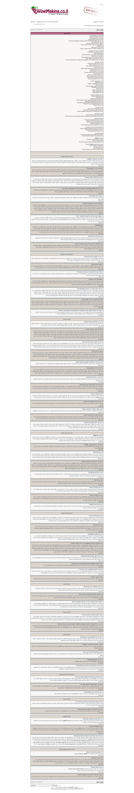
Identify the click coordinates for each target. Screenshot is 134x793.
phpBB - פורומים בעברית (81, 753)
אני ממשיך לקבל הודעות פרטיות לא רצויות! (93, 110)
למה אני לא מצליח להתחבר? (96, 37)
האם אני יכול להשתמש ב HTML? (95, 83)
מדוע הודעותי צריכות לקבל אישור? (95, 77)
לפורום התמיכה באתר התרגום (76, 769)
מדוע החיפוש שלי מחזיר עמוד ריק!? (95, 122)
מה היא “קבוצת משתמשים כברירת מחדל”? (93, 104)
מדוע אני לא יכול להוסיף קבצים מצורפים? (93, 72)
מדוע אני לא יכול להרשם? (97, 47)
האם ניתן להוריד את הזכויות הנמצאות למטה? (92, 149)
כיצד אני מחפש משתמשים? (96, 123)
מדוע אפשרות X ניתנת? (97, 140)
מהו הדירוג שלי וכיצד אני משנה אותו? (94, 58)
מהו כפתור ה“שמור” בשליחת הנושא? (94, 76)
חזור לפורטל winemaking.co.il (42, 21)
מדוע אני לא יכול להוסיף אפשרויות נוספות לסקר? (92, 68)
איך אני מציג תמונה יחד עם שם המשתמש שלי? (92, 57)
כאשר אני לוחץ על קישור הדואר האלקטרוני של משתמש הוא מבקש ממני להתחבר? (84, 60)
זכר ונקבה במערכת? (98, 147)
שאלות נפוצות (54, 21)
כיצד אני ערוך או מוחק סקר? (96, 70)
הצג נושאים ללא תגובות (98, 25)
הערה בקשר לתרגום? (98, 148)
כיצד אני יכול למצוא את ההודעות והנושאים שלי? (92, 125)
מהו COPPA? (100, 46)
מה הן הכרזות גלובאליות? (97, 87)
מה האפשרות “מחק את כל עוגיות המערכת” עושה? (91, 48)
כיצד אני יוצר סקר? (98, 67)
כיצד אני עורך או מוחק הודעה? (96, 64)
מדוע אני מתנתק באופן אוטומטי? (95, 39)
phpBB (71, 787)
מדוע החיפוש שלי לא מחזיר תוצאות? (94, 121)
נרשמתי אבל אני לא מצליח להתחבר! (94, 43)
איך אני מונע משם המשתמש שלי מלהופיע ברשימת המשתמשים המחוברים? (85, 41)
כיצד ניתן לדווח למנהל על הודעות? (95, 75)
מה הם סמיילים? (99, 85)
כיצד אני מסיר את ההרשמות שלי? (95, 131)
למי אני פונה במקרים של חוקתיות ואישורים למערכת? (91, 142)
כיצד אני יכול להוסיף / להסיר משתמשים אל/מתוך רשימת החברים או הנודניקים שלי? (84, 116)
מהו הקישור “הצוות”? (98, 105)
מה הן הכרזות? (99, 88)
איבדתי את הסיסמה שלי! (97, 42)
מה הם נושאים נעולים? (97, 91)
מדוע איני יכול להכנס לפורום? (96, 71)
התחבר (100, 21)
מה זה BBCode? (99, 82)
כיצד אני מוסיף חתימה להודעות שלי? (94, 66)
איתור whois (93, 739)
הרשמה (95, 21)
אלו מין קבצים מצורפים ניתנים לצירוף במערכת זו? (91, 134)
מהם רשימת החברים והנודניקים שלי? (94, 115)
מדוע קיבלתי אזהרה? (98, 73)
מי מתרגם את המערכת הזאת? (96, 145)
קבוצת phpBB (66, 720)
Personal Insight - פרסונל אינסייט (58, 789)
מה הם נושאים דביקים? (97, 90)
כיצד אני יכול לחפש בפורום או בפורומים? (94, 119)
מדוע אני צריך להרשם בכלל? (96, 38)
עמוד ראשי (99, 30)
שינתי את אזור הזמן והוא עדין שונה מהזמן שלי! (92, 54)
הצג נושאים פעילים (88, 25)
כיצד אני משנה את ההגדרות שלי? (95, 52)
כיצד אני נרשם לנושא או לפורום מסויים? (94, 129)
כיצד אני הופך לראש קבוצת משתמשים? (94, 101)
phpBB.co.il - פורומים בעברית (73, 788)
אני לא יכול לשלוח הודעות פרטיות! (95, 108)
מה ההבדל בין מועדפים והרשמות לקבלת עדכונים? (91, 128)
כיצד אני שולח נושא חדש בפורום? (95, 63)
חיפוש (32, 21)
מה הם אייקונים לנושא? (97, 92)
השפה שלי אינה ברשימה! (97, 56)
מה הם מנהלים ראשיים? (97, 96)
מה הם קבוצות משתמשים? (97, 98)
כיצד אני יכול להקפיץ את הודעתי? (95, 78)
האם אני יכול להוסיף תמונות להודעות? (94, 86)
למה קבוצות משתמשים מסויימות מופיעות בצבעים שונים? (90, 102)
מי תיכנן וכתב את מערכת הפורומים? (95, 139)
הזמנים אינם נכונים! (98, 53)
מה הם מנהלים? (99, 97)
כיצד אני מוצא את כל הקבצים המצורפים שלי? (92, 136)
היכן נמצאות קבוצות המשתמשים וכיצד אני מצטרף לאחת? (89, 100)
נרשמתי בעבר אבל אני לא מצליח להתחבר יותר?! (92, 44)
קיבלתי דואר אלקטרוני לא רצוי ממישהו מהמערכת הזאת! (90, 111)
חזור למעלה (100, 165)
